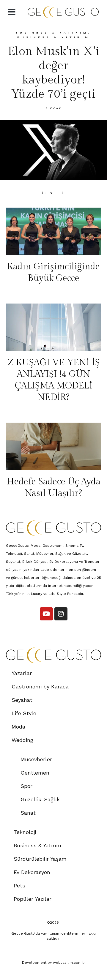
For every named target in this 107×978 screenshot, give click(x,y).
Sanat (28, 813)
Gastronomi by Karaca (40, 686)
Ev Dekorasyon (32, 872)
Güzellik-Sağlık (40, 799)
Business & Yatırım (51, 32)
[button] (12, 12)
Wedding (22, 740)
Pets (19, 885)
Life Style (24, 713)
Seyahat (22, 700)
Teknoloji (25, 832)
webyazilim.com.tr (69, 962)
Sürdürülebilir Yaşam (40, 859)
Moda (18, 726)
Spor (26, 786)
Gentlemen (35, 773)
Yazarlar (22, 673)
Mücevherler (36, 759)
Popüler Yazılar (32, 899)
